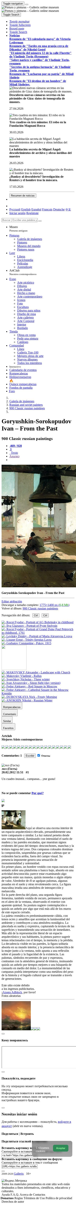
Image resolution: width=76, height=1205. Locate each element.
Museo (18, 228)
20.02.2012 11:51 (12, 772)
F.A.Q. (15, 1194)
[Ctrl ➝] (36, 672)
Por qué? (38, 793)
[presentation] (41, 460)
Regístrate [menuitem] (32, 213)
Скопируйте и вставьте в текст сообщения (30, 1162)
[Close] (40, 221)
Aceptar (60, 1148)
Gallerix (19, 1173)
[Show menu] (26, 4)
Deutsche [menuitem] (59, 209)
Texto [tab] (14, 452)
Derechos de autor (13, 1201)
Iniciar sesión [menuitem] (17, 213)
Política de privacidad (59, 1198)
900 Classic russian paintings (40, 608)
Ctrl (36, 615)
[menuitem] (68, 209)
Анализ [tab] (14, 456)
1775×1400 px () (54, 605)
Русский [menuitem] (14, 209)
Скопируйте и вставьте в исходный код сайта (32, 1151)
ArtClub (22, 272)
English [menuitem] (26, 209)
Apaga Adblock (12, 992)
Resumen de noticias (23, 195)
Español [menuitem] (36, 209)
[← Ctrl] (26, 643)
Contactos (39, 1194)
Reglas (19, 1198)
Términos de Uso (35, 1198)
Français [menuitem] (47, 209)
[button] (19, 21)
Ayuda (6, 1194)
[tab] (15, 445)
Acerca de (26, 1194)
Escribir (30, 755)
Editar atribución (12, 601)
